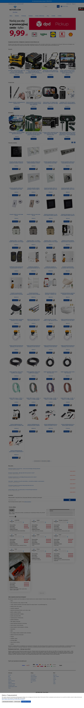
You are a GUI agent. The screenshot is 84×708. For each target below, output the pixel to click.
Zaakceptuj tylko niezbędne (8, 701)
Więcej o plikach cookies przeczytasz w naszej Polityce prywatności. (13, 699)
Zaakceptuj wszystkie (26, 701)
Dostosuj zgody (17, 701)
